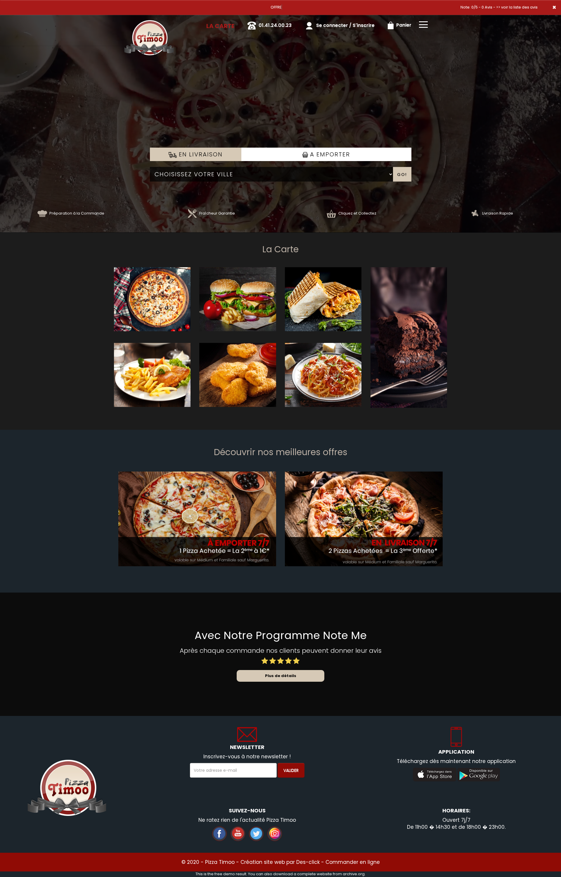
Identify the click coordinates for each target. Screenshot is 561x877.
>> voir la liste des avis (517, 7)
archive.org (354, 874)
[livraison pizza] (149, 23)
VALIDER (291, 770)
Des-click (308, 862)
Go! (402, 174)
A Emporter (329, 154)
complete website (314, 874)
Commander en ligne (352, 862)
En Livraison (200, 154)
